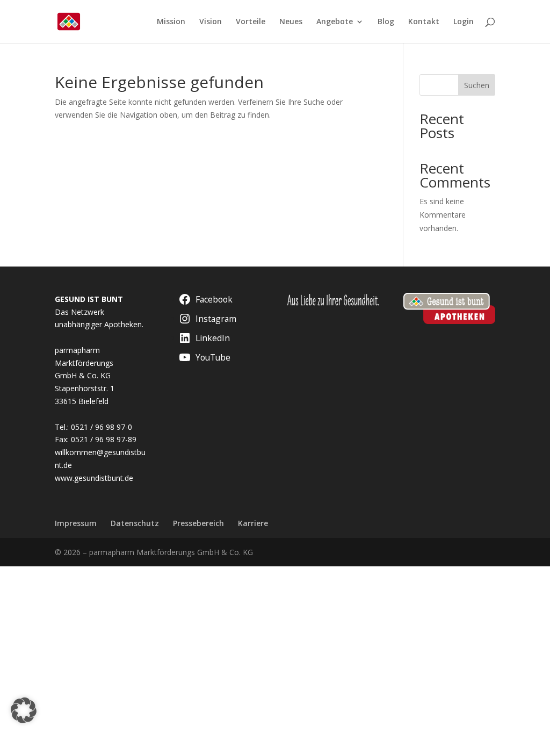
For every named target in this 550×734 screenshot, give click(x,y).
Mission (171, 22)
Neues (290, 22)
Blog (386, 22)
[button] (23, 710)
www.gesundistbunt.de (94, 478)
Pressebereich (198, 523)
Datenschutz (135, 523)
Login (463, 22)
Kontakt (423, 22)
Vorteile (250, 22)
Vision (210, 22)
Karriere (253, 523)
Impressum (76, 523)
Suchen (476, 85)
